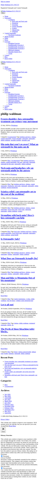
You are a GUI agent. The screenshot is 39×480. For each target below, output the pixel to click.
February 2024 (9, 404)
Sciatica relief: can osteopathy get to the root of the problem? (18, 192)
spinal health (14, 235)
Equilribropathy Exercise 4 (16, 48)
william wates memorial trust (24, 300)
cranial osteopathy (6, 138)
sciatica (20, 211)
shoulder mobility (16, 140)
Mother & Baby (9, 36)
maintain (11, 353)
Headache (15, 23)
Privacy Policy (5, 419)
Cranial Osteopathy (10, 33)
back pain (17, 231)
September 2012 (9, 409)
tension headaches (12, 187)
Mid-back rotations (14, 50)
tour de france (11, 300)
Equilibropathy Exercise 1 (16, 45)
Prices (6, 40)
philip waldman (5, 140)
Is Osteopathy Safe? (10, 239)
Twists (10, 53)
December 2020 (9, 406)
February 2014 (9, 408)
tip (12, 325)
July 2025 (7, 399)
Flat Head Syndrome (14, 35)
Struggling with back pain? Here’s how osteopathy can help (17, 216)
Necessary (6, 456)
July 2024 (7, 403)
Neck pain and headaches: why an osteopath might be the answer (17, 169)
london (10, 254)
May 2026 (8, 396)
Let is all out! (7, 304)
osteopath (25, 138)
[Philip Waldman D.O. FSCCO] (11, 11)
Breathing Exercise (14, 43)
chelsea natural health (24, 352)
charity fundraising (19, 299)
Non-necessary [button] (5, 466)
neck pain (18, 186)
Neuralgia (15, 25)
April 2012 (8, 413)
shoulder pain (26, 140)
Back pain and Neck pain (19, 21)
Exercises (7, 41)
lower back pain (12, 209)
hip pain (19, 162)
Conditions (11, 19)
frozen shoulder (16, 138)
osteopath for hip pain (7, 164)
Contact (7, 55)
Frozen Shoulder (17, 26)
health (6, 353)
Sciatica (14, 28)
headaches (11, 186)
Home (6, 16)
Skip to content (5, 1)
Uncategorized (11, 137)
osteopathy (32, 138)
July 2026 (7, 394)
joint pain (25, 162)
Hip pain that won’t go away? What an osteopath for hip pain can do (19, 145)
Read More (4, 296)
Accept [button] (3, 426)
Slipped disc (15, 30)
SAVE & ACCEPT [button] (6, 478)
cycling (28, 299)
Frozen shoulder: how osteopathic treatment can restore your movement (19, 120)
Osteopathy (8, 18)
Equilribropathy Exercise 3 (16, 47)
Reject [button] (7, 426)
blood (15, 352)
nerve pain (21, 209)
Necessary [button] (4, 454)
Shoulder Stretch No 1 (15, 52)
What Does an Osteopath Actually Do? (19, 258)
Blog (6, 57)
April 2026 (8, 398)
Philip (6, 38)
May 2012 (8, 411)
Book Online (8, 58)
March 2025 (8, 401)
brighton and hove (25, 137)
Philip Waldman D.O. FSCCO (10, 5)
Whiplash (15, 31)
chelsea (33, 137)
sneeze (9, 325)
